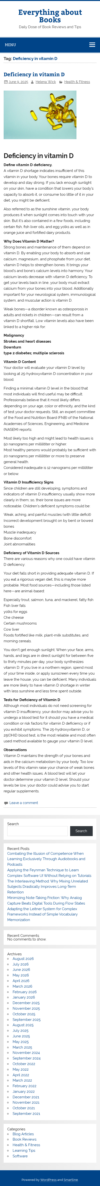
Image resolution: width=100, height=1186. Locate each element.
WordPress (48, 1180)
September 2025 (27, 1019)
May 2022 (21, 1069)
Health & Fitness (77, 82)
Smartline (71, 1180)
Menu (10, 44)
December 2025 (26, 1003)
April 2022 (21, 1075)
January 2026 (24, 997)
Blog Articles (23, 1134)
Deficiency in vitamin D (34, 74)
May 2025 (21, 1042)
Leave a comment (23, 803)
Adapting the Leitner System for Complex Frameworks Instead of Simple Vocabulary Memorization (42, 914)
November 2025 (26, 1008)
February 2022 (24, 1086)
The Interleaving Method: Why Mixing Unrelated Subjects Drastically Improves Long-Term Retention (47, 887)
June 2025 (21, 1036)
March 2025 (22, 1047)
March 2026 (22, 986)
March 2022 (22, 1080)
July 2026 (21, 964)
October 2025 (24, 1014)
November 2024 (26, 1052)
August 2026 (23, 959)
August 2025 (23, 1025)
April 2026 (21, 981)
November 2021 (26, 1102)
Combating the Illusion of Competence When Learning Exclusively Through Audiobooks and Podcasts (46, 859)
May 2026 (21, 975)
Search (13, 824)
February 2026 (25, 992)
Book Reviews (24, 1139)
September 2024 (27, 1058)
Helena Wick (46, 82)
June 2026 (21, 969)
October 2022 (24, 1064)
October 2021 (24, 1108)
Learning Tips (24, 1150)
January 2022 (24, 1091)
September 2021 (26, 1113)
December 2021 (26, 1097)
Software (20, 1156)
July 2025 (20, 1030)
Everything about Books (50, 15)
